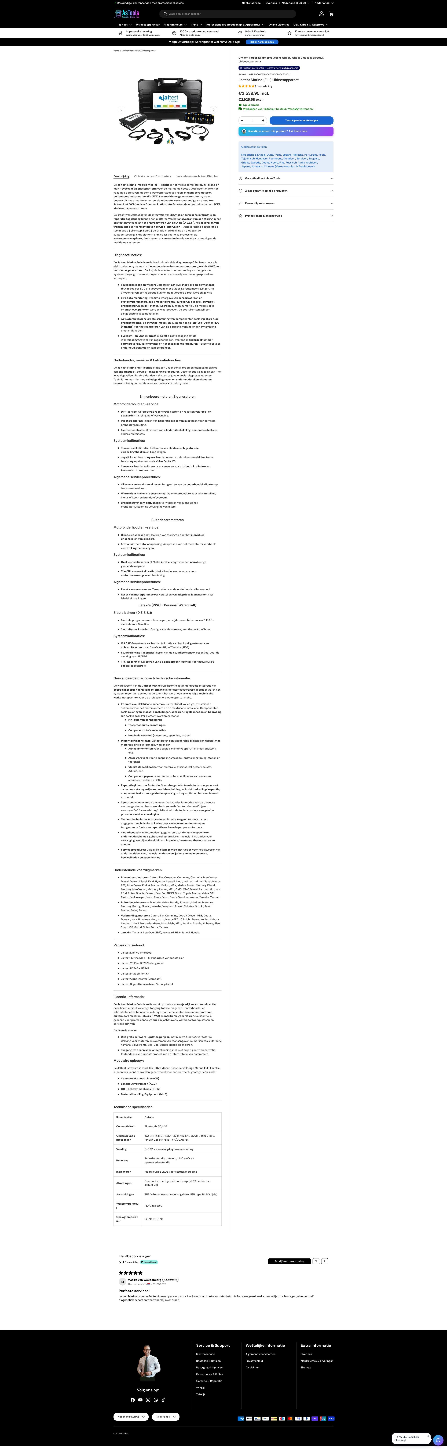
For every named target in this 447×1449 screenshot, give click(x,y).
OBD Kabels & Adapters (309, 24)
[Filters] (316, 1261)
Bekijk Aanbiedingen (262, 41)
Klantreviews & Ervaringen (317, 1361)
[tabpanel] (167, 704)
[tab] (121, 176)
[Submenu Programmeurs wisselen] (185, 25)
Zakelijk (200, 1394)
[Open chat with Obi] (438, 1440)
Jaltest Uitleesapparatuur (307, 57)
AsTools (125, 1433)
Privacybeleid (254, 1361)
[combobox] (227, 14)
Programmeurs (173, 24)
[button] (247, 86)
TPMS (194, 24)
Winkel (200, 1388)
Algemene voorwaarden (261, 1354)
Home (116, 50)
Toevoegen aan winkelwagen (301, 120)
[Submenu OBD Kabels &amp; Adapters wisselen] (327, 25)
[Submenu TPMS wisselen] (201, 25)
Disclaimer (252, 1367)
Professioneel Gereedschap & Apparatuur (233, 24)
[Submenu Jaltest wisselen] (130, 25)
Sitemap (306, 1367)
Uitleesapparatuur (148, 24)
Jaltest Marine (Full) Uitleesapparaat (139, 50)
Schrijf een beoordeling (289, 1261)
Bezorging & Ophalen (209, 1367)
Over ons (271, 3)
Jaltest (123, 24)
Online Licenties (279, 24)
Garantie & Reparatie (209, 1381)
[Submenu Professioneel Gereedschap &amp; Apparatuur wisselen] (263, 25)
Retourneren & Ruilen (209, 1374)
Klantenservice (251, 3)
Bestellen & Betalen (208, 1361)
